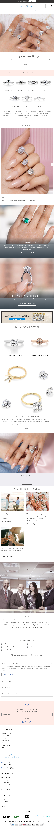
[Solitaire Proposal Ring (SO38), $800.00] (14, 342)
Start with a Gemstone (27, 252)
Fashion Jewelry (5, 803)
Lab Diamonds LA (5, 784)
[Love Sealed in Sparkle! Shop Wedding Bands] (27, 317)
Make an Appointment (21, 655)
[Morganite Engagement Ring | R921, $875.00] (40, 342)
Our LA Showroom (5, 777)
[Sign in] (47, 6)
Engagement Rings (6, 799)
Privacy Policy (37, 821)
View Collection (8, 674)
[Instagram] (30, 722)
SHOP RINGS (27, 64)
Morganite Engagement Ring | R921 (40, 355)
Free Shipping (4, 738)
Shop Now (27, 482)
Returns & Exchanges (6, 733)
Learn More (27, 428)
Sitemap (47, 821)
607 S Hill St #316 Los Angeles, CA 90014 (9, 768)
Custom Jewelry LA (6, 789)
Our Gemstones (5, 806)
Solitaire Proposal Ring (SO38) (14, 355)
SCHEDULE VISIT (32, 1)
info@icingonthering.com (10, 762)
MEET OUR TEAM (27, 632)
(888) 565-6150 (7, 764)
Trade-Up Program (5, 740)
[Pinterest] (25, 722)
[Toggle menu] (1, 6)
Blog (2, 747)
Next (52, 164)
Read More (38, 627)
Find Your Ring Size (5, 745)
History (3, 742)
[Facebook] (27, 722)
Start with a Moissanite (27, 303)
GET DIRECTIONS (38, 655)
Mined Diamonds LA (6, 782)
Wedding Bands (5, 801)
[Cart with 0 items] (51, 6)
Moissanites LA (4, 787)
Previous (2, 164)
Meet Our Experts (5, 735)
